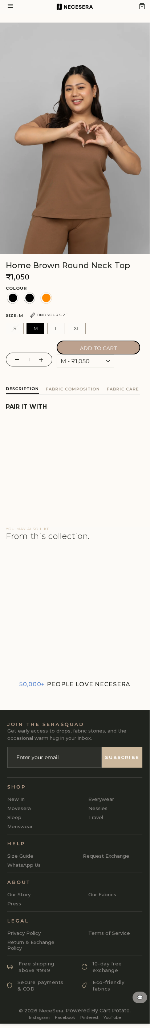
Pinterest (89, 1017)
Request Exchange (106, 856)
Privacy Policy (24, 933)
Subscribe (122, 757)
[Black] (12, 298)
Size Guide (20, 856)
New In (16, 799)
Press (14, 903)
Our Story (19, 894)
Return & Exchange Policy (30, 945)
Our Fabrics (102, 894)
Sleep (14, 817)
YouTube (112, 1017)
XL (77, 328)
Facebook (65, 1017)
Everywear (101, 799)
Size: (37, 315)
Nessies (98, 808)
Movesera (19, 808)
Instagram (39, 1017)
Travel (95, 817)
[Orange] (46, 298)
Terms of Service (109, 933)
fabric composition (73, 389)
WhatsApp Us (24, 865)
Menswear (20, 826)
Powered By (98, 1010)
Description (22, 388)
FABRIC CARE (123, 389)
